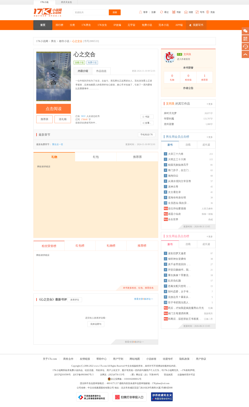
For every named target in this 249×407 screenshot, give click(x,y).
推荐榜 (142, 245)
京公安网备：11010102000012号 (126, 379)
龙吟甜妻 (169, 124)
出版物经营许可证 (186, 374)
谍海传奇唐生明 (177, 197)
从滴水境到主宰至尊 (179, 181)
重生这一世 (57, 144)
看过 (166, 12)
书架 (178, 12)
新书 (170, 144)
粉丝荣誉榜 (49, 246)
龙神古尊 (173, 186)
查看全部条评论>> (143, 299)
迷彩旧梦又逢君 (177, 253)
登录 (145, 12)
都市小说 (64, 41)
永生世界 (173, 219)
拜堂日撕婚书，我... (179, 269)
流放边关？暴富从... (179, 297)
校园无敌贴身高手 (178, 164)
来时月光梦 (170, 113)
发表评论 (74, 299)
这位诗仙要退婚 (177, 208)
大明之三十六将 (177, 159)
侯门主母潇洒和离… (179, 313)
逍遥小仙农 (174, 214)
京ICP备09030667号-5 (83, 374)
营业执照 (168, 374)
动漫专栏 (168, 359)
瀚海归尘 (173, 175)
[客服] (245, 46)
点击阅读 (54, 108)
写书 (202, 12)
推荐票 (44, 119)
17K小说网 (42, 41)
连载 (188, 144)
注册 (153, 12)
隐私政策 (184, 359)
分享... (148, 123)
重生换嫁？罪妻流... (179, 275)
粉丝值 (188, 77)
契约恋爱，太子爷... (179, 291)
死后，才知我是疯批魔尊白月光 (186, 308)
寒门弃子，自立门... (179, 170)
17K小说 (44, 2)
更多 (210, 104)
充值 (212, 12)
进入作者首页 (183, 59)
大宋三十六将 (175, 154)
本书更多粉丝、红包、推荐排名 (138, 288)
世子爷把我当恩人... (179, 302)
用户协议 (201, 359)
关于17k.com (50, 359)
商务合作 (68, 359)
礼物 (172, 77)
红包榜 (80, 245)
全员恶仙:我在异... (178, 203)
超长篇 (206, 144)
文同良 (187, 54)
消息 (191, 12)
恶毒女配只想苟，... (179, 286)
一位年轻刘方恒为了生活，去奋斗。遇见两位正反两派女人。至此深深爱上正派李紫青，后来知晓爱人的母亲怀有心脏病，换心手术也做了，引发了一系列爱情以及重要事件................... (113, 84)
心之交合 (77, 41)
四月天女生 (66, 2)
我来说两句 (95, 324)
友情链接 (85, 359)
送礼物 (63, 119)
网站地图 (135, 359)
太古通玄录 (174, 192)
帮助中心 (101, 359)
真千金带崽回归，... (179, 264)
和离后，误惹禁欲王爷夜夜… (184, 319)
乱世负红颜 (174, 280)
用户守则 (118, 359)
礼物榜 (111, 245)
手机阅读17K (146, 134)
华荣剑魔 (169, 118)
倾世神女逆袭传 (177, 259)
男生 (53, 41)
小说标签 (151, 359)
